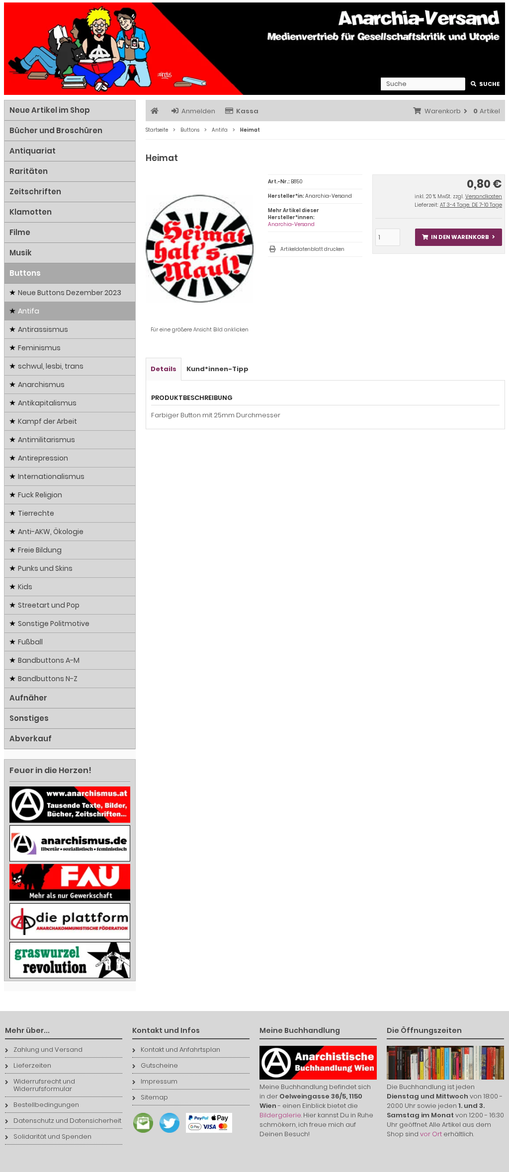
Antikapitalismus (47, 403)
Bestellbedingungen (46, 1104)
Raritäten (28, 171)
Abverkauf (30, 738)
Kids (25, 587)
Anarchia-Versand (291, 224)
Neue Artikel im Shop (49, 110)
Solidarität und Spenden (52, 1136)
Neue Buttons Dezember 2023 (69, 293)
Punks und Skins (45, 568)
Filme (19, 232)
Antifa (28, 311)
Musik (20, 252)
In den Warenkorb (458, 237)
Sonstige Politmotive (53, 623)
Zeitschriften (35, 191)
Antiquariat (32, 151)
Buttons (25, 273)
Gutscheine (159, 1065)
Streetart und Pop (49, 605)
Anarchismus (41, 385)
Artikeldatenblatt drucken (312, 249)
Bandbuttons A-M (49, 660)
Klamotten (30, 212)
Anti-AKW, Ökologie (51, 532)
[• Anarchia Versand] (254, 48)
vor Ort (431, 1134)
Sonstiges (29, 718)
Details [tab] (163, 369)
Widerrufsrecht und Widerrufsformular (44, 1085)
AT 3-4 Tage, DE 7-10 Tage (471, 205)
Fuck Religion (40, 495)
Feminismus (39, 348)
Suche (485, 84)
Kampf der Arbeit (47, 421)
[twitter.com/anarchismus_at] (167, 1133)
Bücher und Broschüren (55, 130)
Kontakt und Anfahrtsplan (180, 1049)
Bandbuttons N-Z (48, 679)
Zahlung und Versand (48, 1049)
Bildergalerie (280, 1115)
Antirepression (43, 458)
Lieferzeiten (32, 1065)
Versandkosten (483, 196)
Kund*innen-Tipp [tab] (217, 369)
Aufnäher (28, 698)
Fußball (30, 642)
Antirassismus (43, 329)
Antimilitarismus (46, 440)
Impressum (159, 1081)
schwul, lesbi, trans (51, 366)
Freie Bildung (40, 550)
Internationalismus (51, 476)
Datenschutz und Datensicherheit (67, 1120)
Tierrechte (36, 513)
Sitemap (154, 1097)
